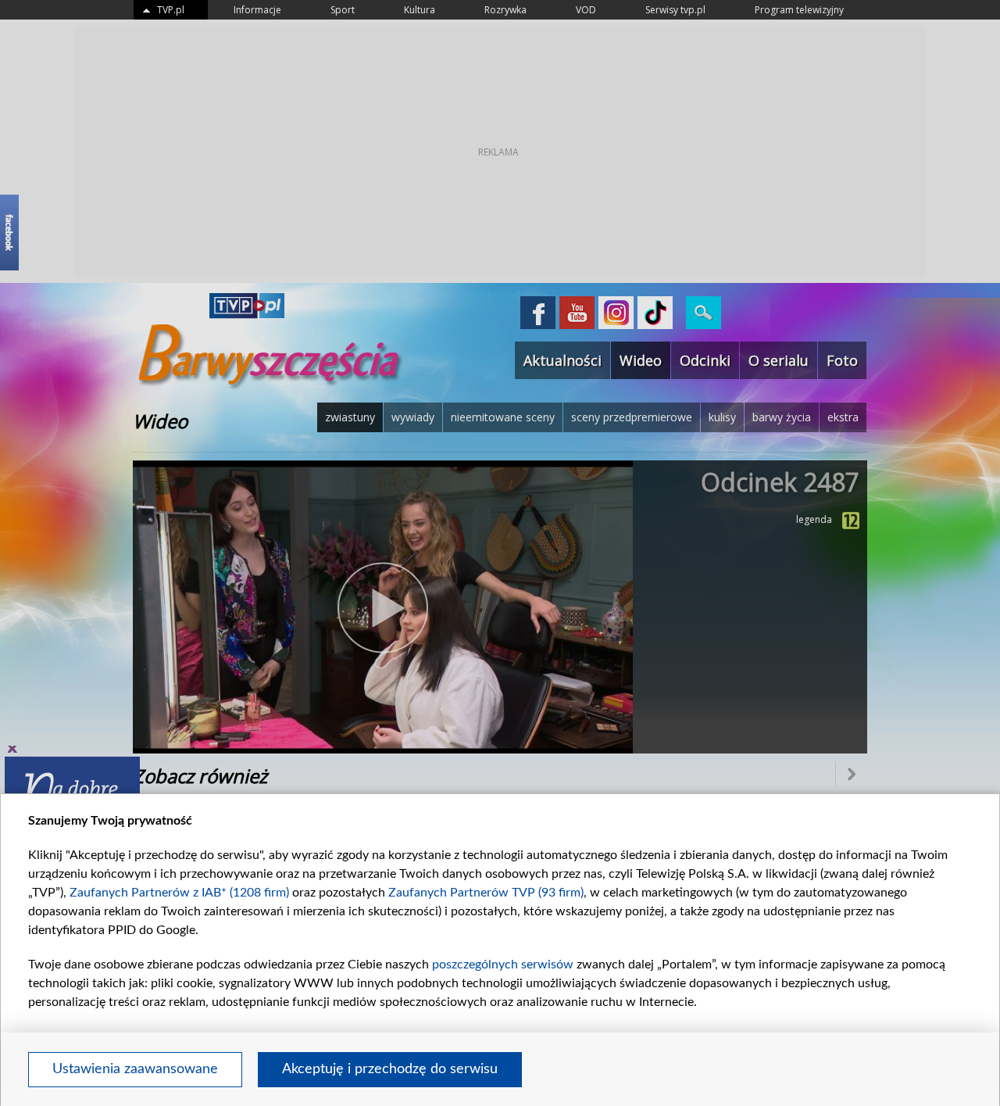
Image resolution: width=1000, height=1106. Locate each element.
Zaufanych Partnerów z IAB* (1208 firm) (179, 892)
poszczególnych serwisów (502, 964)
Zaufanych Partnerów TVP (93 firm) (486, 892)
